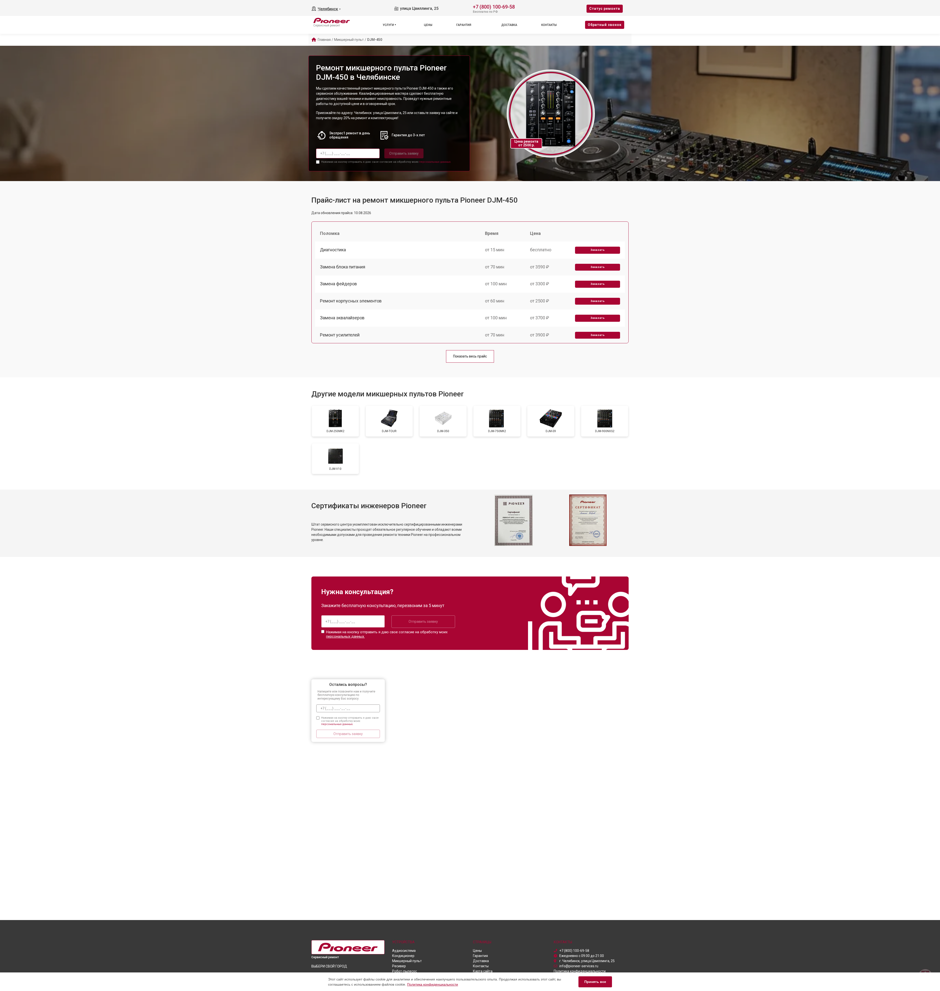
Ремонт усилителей (340, 334)
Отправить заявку (404, 153)
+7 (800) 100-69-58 (494, 6)
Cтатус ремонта (604, 9)
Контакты (549, 25)
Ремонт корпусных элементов (351, 300)
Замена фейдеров (338, 283)
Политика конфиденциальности (432, 984)
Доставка (509, 25)
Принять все (595, 982)
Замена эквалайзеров (342, 317)
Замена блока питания (342, 266)
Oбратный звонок (605, 25)
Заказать (597, 250)
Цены (428, 25)
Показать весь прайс (470, 356)
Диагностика (333, 249)
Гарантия (463, 25)
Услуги (388, 25)
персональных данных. (435, 161)
